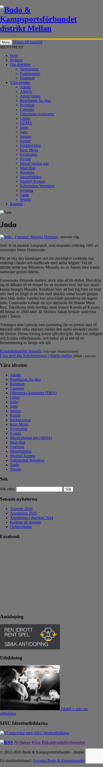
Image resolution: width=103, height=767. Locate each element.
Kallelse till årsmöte (25, 522)
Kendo (25, 141)
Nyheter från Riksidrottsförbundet (49, 742)
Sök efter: (7, 489)
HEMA (26, 123)
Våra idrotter (20, 82)
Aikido (25, 87)
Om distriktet (20, 64)
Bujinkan (27, 105)
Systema (26, 190)
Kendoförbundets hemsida (21, 351)
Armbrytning (30, 96)
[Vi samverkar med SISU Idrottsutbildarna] (34, 733)
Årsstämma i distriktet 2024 (31, 518)
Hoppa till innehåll (27, 42)
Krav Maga (29, 150)
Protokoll (27, 78)
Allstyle (26, 91)
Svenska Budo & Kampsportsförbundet (64, 761)
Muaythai (27, 168)
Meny (6, 42)
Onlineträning (21, 527)
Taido (24, 195)
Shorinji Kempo (32, 181)
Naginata (27, 172)
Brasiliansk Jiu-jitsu (35, 100)
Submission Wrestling (37, 186)
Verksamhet (29, 69)
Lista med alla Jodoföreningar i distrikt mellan (36, 356)
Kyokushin (29, 154)
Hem (14, 55)
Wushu (25, 199)
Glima (25, 118)
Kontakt (16, 204)
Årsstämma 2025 (23, 513)
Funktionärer (30, 73)
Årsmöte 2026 (21, 509)
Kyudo (25, 159)
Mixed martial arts (34, 163)
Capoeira (27, 109)
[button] (12, 47)
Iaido (24, 127)
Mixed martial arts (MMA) (31, 438)
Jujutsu (25, 136)
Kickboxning (30, 145)
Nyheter (16, 60)
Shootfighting (31, 177)
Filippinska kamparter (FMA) (33, 393)
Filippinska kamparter (37, 114)
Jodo (24, 132)
